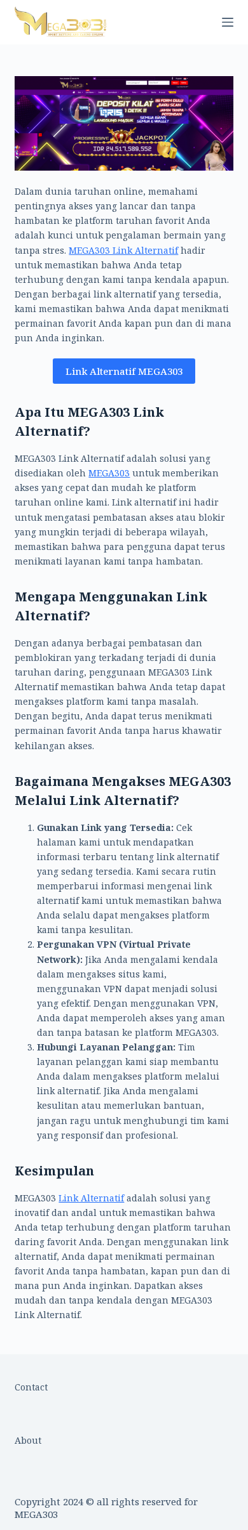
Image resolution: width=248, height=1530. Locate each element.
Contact (31, 1387)
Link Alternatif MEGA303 (124, 371)
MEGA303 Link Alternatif (123, 250)
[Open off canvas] (227, 22)
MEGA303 (109, 473)
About (28, 1440)
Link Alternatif (91, 1198)
